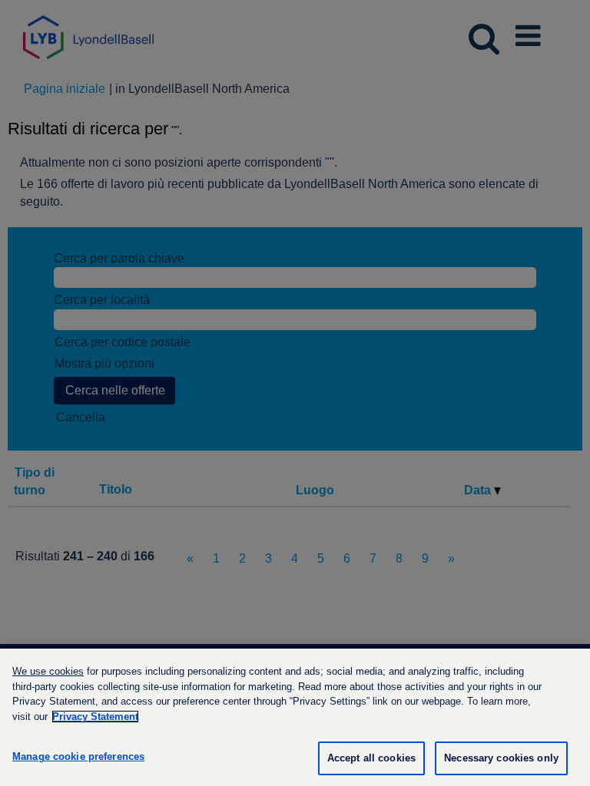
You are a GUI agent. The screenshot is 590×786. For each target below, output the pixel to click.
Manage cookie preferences (78, 756)
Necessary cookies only (501, 758)
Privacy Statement (95, 716)
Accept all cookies (371, 758)
